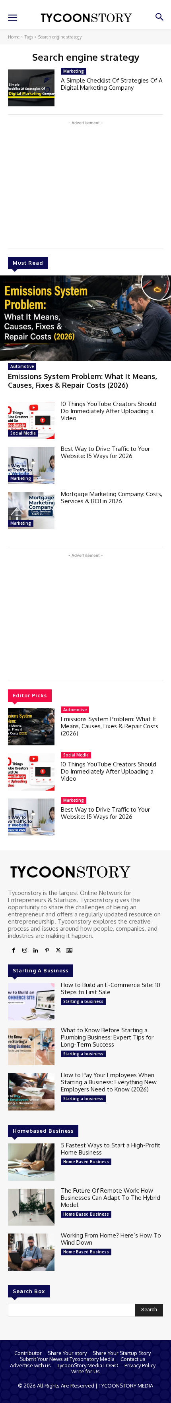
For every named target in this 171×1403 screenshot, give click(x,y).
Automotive (22, 366)
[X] (58, 950)
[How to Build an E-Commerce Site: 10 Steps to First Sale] (31, 1001)
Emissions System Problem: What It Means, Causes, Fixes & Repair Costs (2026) (82, 380)
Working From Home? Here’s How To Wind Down (111, 1239)
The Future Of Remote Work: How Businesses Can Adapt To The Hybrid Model (110, 1198)
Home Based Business (86, 1161)
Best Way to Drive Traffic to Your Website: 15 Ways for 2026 (105, 452)
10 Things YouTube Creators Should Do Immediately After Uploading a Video (108, 411)
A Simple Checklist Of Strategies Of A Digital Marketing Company (112, 84)
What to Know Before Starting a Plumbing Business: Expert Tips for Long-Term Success (107, 1037)
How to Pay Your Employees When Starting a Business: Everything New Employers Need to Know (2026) (109, 1082)
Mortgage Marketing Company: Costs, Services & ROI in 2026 (111, 497)
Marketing (20, 478)
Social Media (23, 433)
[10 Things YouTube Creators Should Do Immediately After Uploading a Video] (31, 420)
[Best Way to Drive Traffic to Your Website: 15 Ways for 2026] (31, 465)
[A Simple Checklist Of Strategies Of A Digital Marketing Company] (31, 88)
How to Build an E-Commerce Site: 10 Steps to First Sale (110, 988)
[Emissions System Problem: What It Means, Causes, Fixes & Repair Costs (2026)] (85, 318)
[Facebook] (13, 950)
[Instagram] (24, 950)
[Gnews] (69, 950)
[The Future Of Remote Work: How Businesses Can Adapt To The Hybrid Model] (31, 1207)
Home (13, 37)
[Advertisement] (85, 182)
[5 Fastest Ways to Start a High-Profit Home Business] (31, 1162)
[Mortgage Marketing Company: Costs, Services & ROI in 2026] (31, 510)
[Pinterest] (46, 950)
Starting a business (83, 1001)
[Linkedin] (35, 950)
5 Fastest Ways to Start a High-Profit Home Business (110, 1148)
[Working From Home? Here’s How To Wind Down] (31, 1252)
